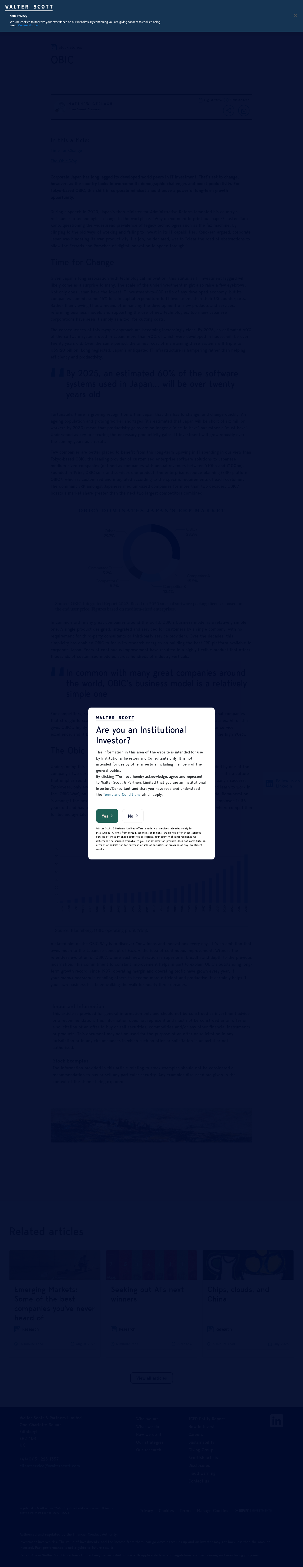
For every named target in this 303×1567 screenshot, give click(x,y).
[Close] (295, 15)
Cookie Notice (28, 25)
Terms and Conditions (121, 794)
